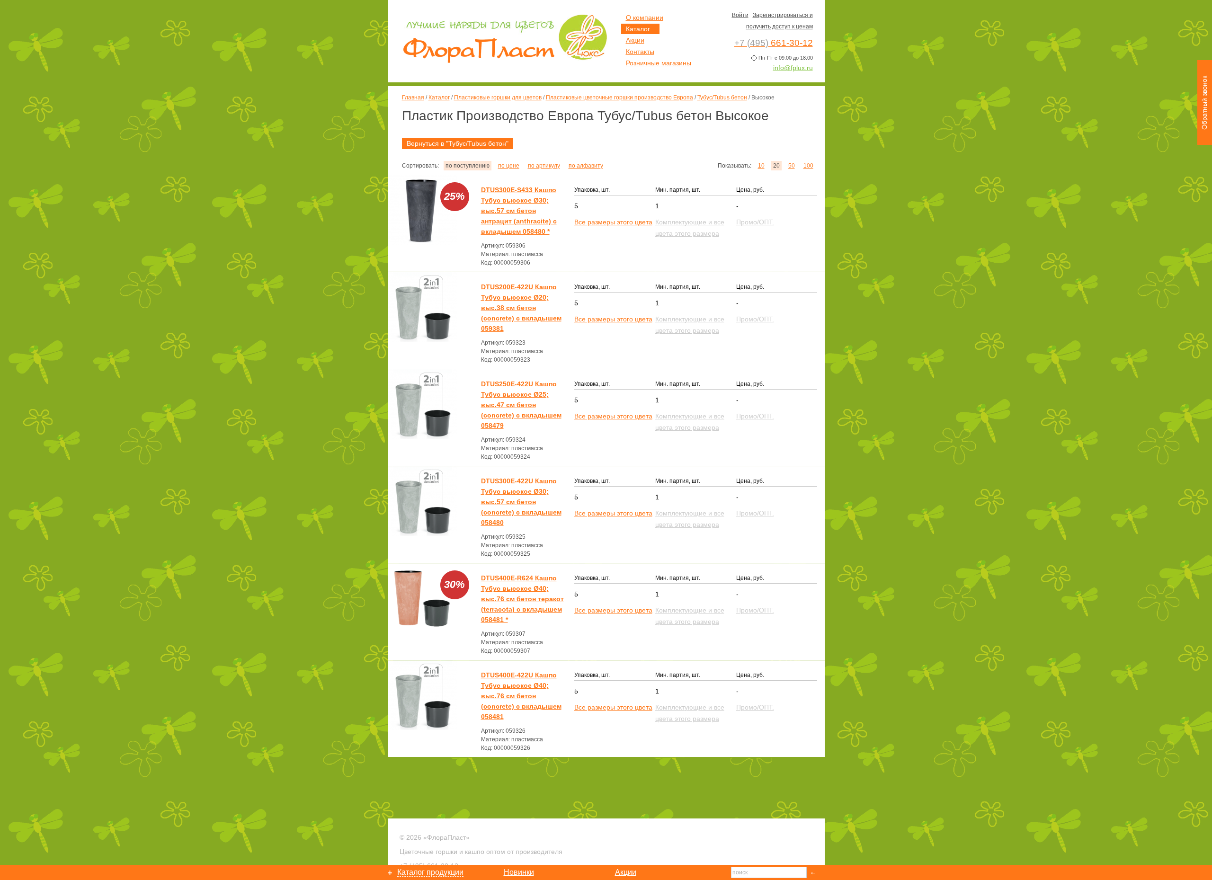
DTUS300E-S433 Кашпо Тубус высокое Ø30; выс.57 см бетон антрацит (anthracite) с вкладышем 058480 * (519, 210)
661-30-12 (773, 43)
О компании (644, 17)
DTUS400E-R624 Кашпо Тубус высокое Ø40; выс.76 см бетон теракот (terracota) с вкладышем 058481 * (522, 598)
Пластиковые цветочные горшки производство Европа (619, 97)
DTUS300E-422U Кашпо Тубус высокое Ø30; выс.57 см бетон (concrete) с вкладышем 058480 (521, 501)
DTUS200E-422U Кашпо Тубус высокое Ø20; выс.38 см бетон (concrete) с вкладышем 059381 (521, 307)
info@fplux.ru (793, 67)
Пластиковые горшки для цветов (498, 97)
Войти (740, 15)
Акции (635, 40)
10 (761, 165)
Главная (413, 97)
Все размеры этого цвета (613, 222)
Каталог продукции (430, 872)
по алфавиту (586, 165)
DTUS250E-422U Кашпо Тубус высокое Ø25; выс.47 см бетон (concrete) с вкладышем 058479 (521, 404)
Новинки (519, 872)
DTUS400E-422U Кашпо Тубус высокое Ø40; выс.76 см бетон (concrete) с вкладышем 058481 (521, 695)
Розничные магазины (658, 63)
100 (808, 165)
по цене (508, 165)
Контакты (640, 51)
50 (791, 165)
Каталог (439, 97)
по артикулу (544, 165)
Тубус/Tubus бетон (722, 97)
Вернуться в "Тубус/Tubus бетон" (457, 143)
